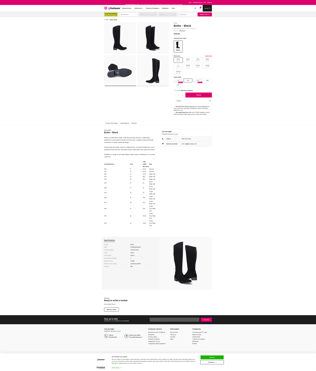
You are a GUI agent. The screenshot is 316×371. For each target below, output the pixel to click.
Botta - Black (113, 19)
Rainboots (165, 8)
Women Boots (126, 8)
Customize (211, 362)
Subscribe (206, 319)
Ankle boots (138, 8)
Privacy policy (152, 337)
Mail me (180, 82)
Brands (194, 343)
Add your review (111, 309)
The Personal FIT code (199, 332)
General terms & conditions (156, 332)
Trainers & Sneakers (152, 8)
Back (107, 19)
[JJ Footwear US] (112, 8)
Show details (115, 367)
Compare (178, 101)
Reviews (134, 123)
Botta (175, 23)
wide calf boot (136, 137)
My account (174, 332)
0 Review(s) (182, 30)
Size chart (208, 56)
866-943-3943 (186, 139)
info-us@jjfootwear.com (189, 144)
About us (173, 334)
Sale (173, 8)
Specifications (124, 123)
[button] (165, 54)
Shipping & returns (154, 341)
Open (176, 134)
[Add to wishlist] (210, 101)
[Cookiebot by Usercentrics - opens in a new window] (101, 368)
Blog (171, 339)
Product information (111, 123)
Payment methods (153, 339)
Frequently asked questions (156, 343)
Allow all (212, 357)
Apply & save (204, 14)
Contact (172, 337)
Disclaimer (151, 334)
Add (199, 95)
